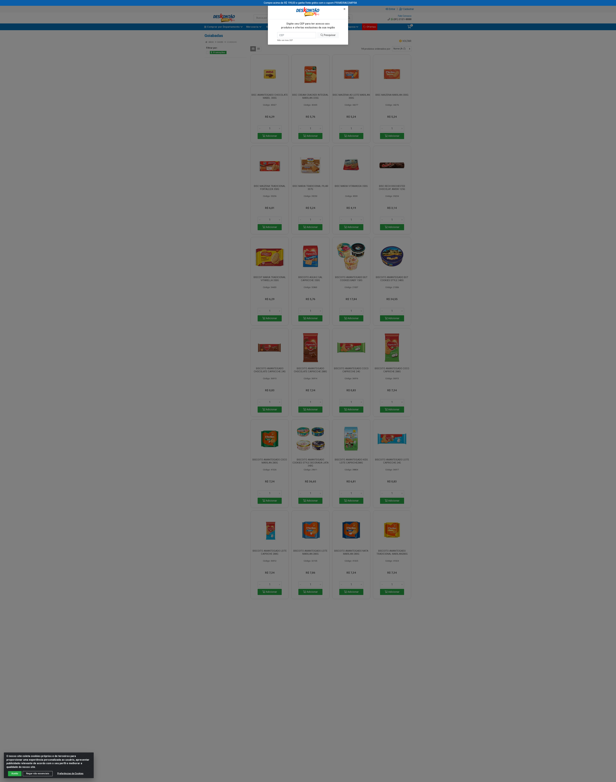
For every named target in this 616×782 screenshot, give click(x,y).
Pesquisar (329, 35)
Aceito (14, 773)
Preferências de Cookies (70, 773)
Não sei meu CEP (285, 40)
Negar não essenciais (37, 773)
